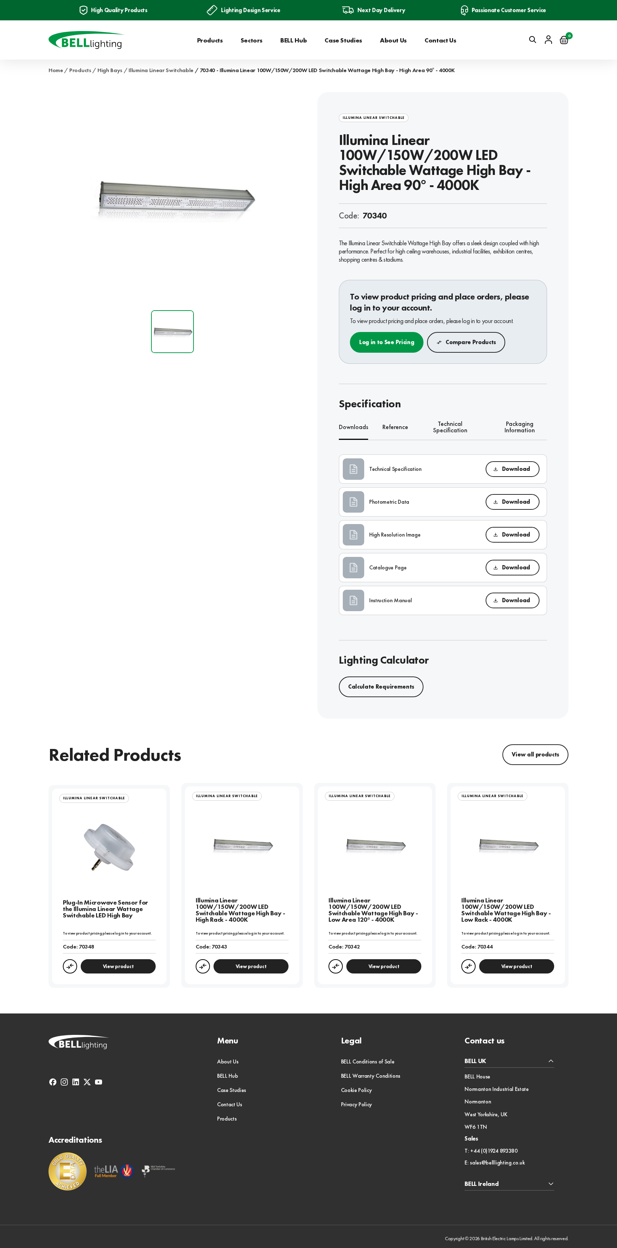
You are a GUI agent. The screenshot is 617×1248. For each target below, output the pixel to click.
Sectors (251, 40)
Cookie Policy (356, 1090)
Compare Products (471, 342)
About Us (393, 40)
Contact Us (440, 40)
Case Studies (343, 40)
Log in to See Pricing (386, 342)
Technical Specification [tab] (450, 427)
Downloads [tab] (353, 427)
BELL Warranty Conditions (370, 1076)
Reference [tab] (395, 427)
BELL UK (475, 1061)
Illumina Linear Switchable (161, 70)
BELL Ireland (481, 1184)
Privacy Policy (356, 1104)
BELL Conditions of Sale (368, 1061)
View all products (535, 754)
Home (56, 70)
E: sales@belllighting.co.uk (495, 1162)
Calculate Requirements (381, 686)
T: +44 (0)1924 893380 (491, 1151)
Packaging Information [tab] (520, 427)
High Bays (109, 70)
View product (118, 966)
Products (210, 40)
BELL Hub (293, 40)
